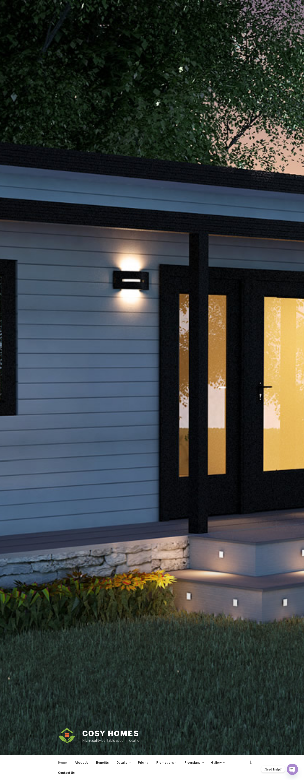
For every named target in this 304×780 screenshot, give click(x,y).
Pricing (143, 762)
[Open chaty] (292, 769)
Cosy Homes (110, 733)
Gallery (216, 762)
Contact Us (66, 772)
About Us (81, 762)
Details (122, 762)
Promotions (165, 762)
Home (62, 762)
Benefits (102, 762)
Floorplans (192, 762)
